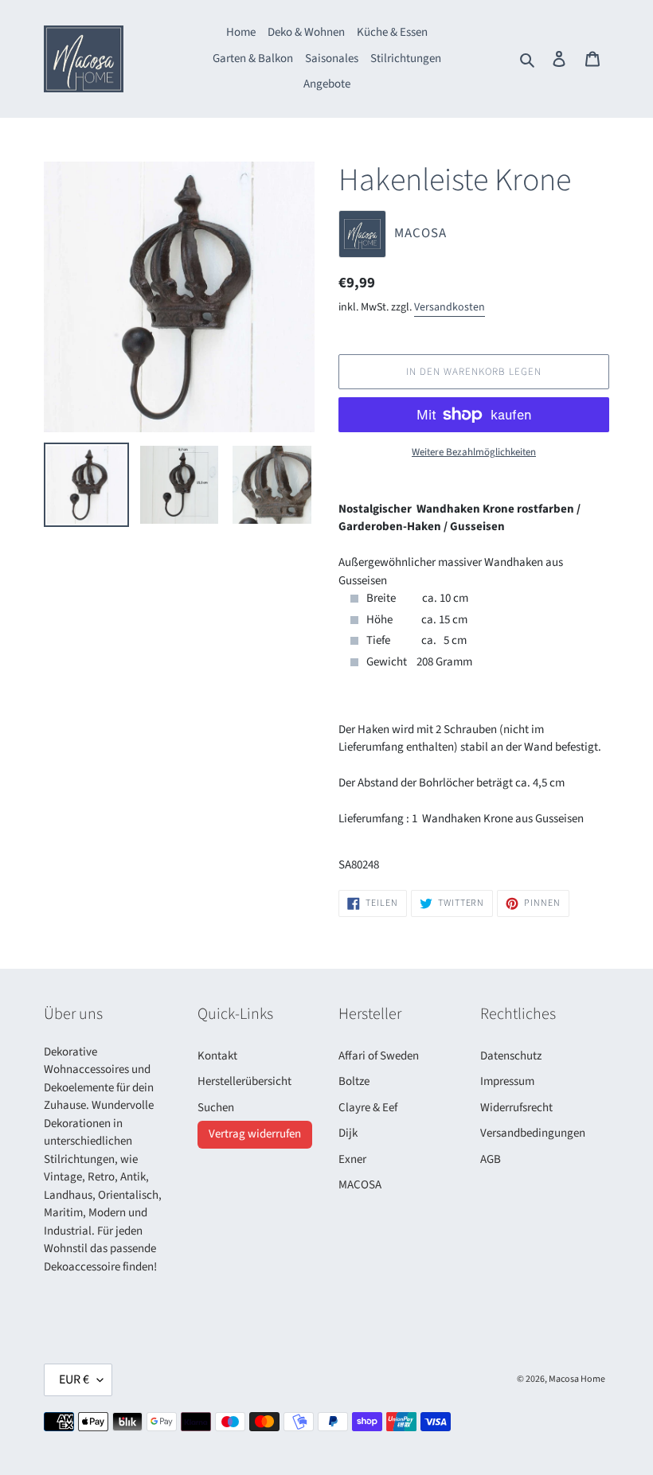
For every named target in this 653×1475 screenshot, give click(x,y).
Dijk (348, 1133)
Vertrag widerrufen (255, 1134)
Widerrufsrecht (516, 1107)
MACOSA (359, 1184)
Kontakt (217, 1056)
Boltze (354, 1081)
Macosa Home (577, 1379)
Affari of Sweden (378, 1056)
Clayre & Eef (367, 1107)
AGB (490, 1159)
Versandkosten (449, 307)
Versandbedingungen (532, 1133)
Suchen (215, 1107)
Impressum (507, 1081)
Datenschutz (511, 1056)
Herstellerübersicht (244, 1081)
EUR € (74, 1379)
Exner (352, 1159)
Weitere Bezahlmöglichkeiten (474, 452)
